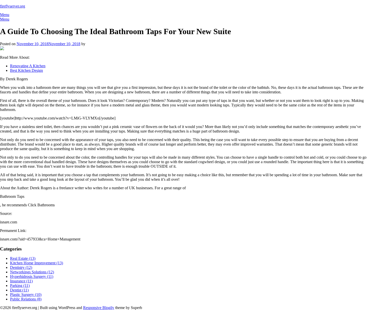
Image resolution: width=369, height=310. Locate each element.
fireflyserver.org (12, 6)
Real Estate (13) (22, 258)
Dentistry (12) (21, 267)
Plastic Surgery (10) (25, 294)
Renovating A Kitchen (27, 66)
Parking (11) (20, 285)
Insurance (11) (21, 281)
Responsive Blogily (98, 307)
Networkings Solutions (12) (32, 272)
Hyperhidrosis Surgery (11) (31, 276)
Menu (4, 15)
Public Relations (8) (25, 299)
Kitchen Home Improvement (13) (36, 263)
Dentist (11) (19, 290)
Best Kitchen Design (26, 70)
